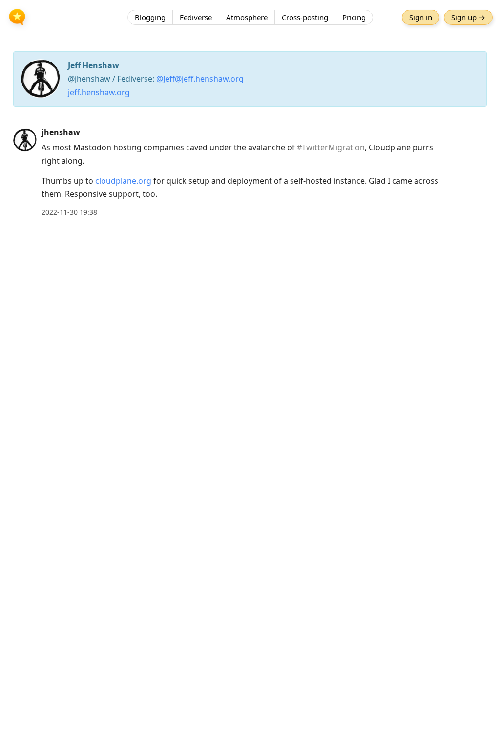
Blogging (150, 17)
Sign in (420, 17)
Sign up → (468, 17)
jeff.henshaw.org (99, 92)
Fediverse (196, 17)
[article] (250, 172)
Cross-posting (305, 17)
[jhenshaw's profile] (25, 139)
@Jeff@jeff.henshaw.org (200, 78)
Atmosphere (247, 17)
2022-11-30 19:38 (69, 212)
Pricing (354, 17)
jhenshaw (61, 132)
